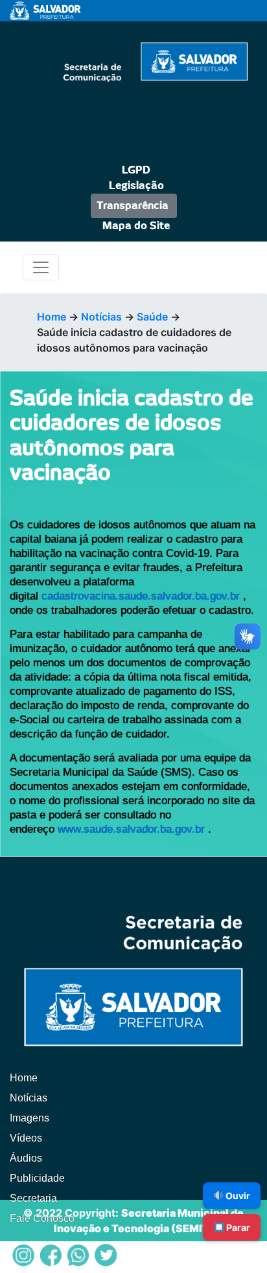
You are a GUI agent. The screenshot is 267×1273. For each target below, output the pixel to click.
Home (51, 316)
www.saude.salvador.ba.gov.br (131, 829)
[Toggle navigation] (41, 267)
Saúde (152, 316)
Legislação (136, 186)
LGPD (136, 170)
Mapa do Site (136, 226)
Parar (237, 1227)
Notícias (101, 316)
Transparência (132, 206)
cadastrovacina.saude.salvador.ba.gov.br (140, 596)
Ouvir (237, 1195)
